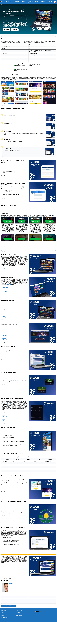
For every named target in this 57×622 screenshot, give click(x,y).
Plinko (3, 269)
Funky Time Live (5, 291)
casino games (21, 256)
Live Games (28, 2)
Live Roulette (4, 336)
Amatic (3, 421)
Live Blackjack (4, 335)
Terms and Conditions (4, 617)
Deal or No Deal (5, 287)
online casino (12, 15)
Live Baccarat (4, 339)
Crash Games (49, 1)
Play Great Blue (21, 221)
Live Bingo (4, 338)
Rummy (3, 271)
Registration (37, 1)
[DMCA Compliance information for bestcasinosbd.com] (41, 611)
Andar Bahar (4, 267)
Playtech (3, 420)
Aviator (3, 312)
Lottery (3, 268)
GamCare (2, 615)
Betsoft (3, 415)
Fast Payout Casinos (19, 615)
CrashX (3, 309)
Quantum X (4, 316)
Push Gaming (4, 416)
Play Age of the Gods (35, 221)
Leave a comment (8, 605)
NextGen (3, 412)
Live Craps (4, 340)
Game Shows (43, 1)
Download (15, 29)
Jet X (3, 313)
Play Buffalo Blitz (49, 221)
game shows (9, 284)
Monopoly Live (4, 288)
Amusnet (3, 413)
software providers (9, 403)
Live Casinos (18, 612)
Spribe (3, 411)
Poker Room (17, 380)
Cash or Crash (4, 317)
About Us (2, 612)
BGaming (3, 419)
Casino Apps (23, 1)
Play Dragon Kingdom (8, 221)
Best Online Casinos (8, 1)
